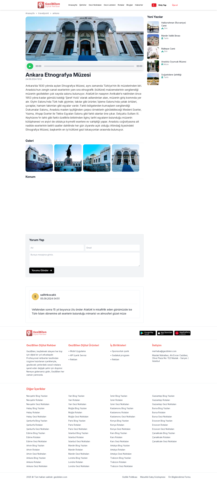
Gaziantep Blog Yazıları (163, 396)
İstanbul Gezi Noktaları (79, 441)
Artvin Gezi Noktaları (36, 454)
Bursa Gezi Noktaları (162, 416)
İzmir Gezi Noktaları (119, 404)
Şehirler (83, 5)
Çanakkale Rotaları (161, 437)
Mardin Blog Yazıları (77, 445)
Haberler (139, 5)
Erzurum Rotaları (160, 425)
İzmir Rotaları (116, 400)
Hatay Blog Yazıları (35, 408)
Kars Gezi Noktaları (119, 441)
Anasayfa (72, 5)
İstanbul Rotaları (76, 437)
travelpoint (43, 13)
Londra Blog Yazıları (78, 458)
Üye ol (175, 5)
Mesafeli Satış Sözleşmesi (152, 477)
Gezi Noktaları (95, 5)
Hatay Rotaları (33, 412)
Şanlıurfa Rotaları (34, 425)
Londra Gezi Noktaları (78, 466)
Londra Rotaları (75, 462)
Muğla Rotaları (75, 412)
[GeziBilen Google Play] (148, 333)
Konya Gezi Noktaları (120, 429)
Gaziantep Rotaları (161, 400)
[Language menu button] (154, 5)
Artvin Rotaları (33, 449)
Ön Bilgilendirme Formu (179, 477)
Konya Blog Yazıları (119, 420)
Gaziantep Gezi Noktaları (164, 404)
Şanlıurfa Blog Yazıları (36, 420)
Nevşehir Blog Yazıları (37, 396)
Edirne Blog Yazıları (35, 433)
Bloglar (130, 5)
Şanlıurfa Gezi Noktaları (37, 429)
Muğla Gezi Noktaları (78, 416)
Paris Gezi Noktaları (77, 429)
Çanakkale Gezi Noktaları (164, 441)
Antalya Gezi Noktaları (121, 454)
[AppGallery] (182, 333)
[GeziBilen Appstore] (165, 333)
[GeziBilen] (49, 5)
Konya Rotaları (117, 425)
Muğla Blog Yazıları (77, 408)
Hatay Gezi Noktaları (36, 416)
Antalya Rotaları (117, 449)
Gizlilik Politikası (129, 477)
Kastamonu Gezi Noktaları (122, 416)
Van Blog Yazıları (76, 396)
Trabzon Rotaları (118, 462)
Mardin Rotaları (75, 449)
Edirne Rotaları (33, 437)
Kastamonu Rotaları (119, 412)
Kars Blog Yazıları (118, 433)
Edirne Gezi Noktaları (36, 441)
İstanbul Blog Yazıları (78, 433)
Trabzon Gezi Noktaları (121, 466)
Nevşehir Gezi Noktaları (37, 404)
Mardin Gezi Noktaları (78, 454)
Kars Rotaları (116, 437)
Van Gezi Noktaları (77, 404)
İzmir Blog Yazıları (118, 396)
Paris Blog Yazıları (76, 420)
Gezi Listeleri (110, 5)
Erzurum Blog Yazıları (162, 420)
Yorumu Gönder (40, 270)
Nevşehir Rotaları (34, 400)
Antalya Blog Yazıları (120, 445)
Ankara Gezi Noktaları (36, 466)
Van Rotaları (74, 400)
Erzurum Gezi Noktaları (163, 429)
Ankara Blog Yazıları (36, 458)
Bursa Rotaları (158, 412)
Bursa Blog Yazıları (161, 408)
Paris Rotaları (74, 425)
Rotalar (121, 5)
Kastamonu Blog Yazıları (121, 408)
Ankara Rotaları (33, 462)
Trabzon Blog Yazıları (120, 458)
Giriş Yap (162, 5)
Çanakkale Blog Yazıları (163, 433)
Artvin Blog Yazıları (35, 445)
